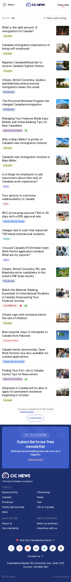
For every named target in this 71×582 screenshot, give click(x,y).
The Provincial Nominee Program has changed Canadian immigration (25, 102)
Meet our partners (47, 523)
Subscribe (63, 4)
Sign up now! (35, 459)
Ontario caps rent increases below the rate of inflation (24, 316)
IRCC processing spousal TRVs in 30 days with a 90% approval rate (25, 214)
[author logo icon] (26, 130)
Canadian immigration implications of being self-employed (26, 46)
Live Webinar (10, 305)
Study (6, 238)
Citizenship (43, 492)
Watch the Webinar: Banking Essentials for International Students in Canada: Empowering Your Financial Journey (25, 295)
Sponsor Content (13, 130)
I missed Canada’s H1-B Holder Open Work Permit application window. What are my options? (25, 251)
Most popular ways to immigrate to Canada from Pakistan (25, 333)
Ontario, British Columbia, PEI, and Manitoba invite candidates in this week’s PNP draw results (24, 272)
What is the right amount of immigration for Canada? (19, 29)
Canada (8, 36)
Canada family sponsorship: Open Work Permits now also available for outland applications (25, 353)
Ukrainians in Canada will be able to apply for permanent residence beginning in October (24, 391)
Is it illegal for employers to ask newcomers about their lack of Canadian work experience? (22, 178)
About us (7, 523)
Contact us (34, 556)
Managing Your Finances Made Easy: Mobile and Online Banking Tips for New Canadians (25, 122)
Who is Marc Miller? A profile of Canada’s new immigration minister (24, 141)
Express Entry (11, 340)
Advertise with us (47, 528)
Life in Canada (45, 507)
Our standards (10, 528)
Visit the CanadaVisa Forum (36, 540)
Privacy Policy (61, 576)
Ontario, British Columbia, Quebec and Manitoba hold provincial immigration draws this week (24, 83)
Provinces (9, 92)
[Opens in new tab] (11, 548)
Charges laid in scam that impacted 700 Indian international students (25, 231)
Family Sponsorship (14, 221)
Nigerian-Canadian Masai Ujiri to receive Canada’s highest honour (23, 64)
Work (6, 186)
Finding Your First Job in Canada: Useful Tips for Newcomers (23, 372)
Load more (35, 417)
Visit (6, 203)
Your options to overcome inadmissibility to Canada (19, 197)
